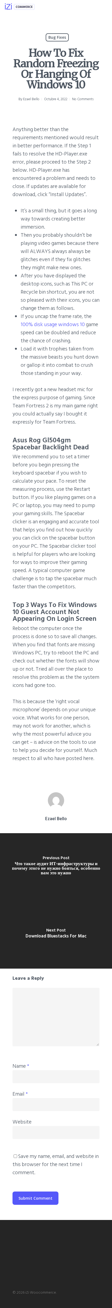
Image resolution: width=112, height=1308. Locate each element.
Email (20, 1094)
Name (21, 1066)
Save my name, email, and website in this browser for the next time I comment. (56, 1164)
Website (22, 1122)
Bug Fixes (57, 37)
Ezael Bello (31, 99)
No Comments (83, 99)
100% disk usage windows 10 (53, 324)
